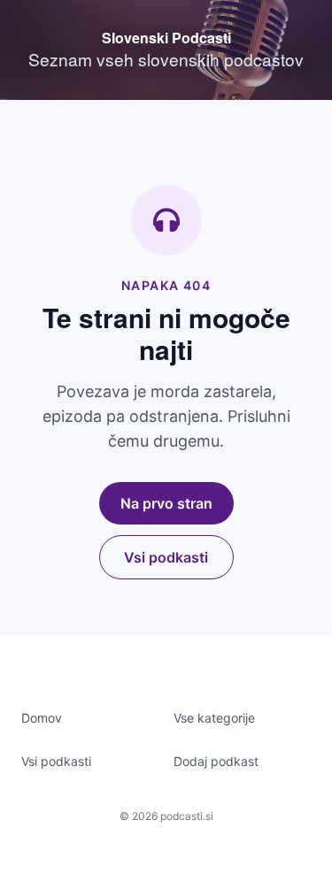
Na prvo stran (166, 503)
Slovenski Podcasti (166, 37)
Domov (41, 717)
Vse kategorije (214, 717)
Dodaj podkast (216, 761)
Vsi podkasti (166, 557)
